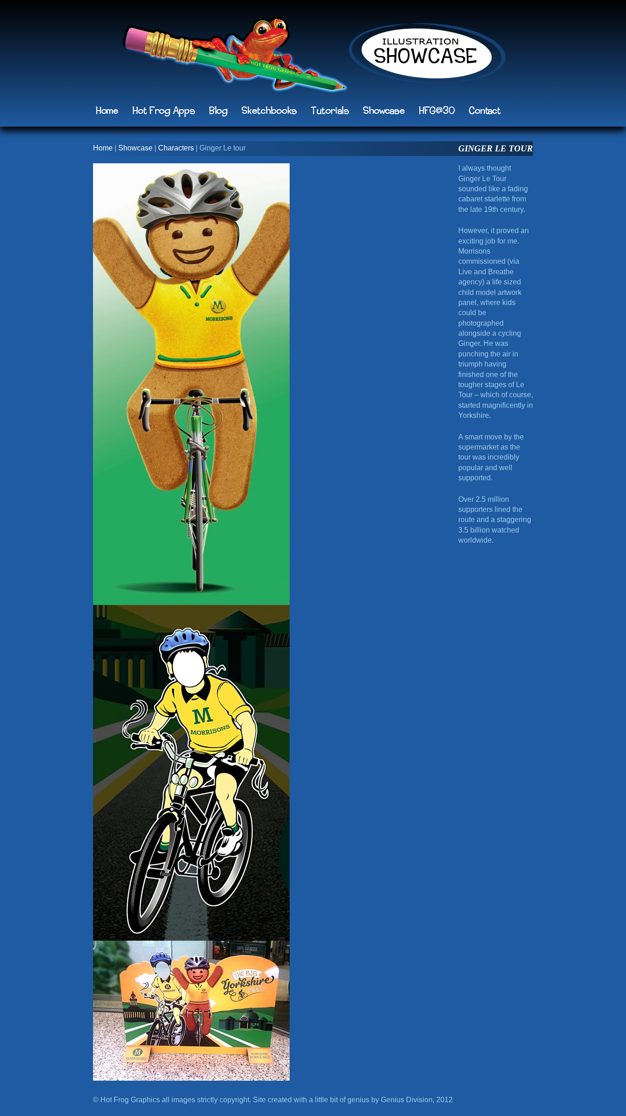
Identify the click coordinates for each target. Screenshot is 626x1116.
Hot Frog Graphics (235, 57)
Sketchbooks (269, 111)
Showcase (384, 111)
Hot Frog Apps (163, 111)
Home (107, 111)
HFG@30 (437, 111)
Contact (485, 111)
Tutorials (330, 111)
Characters (176, 148)
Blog (218, 111)
